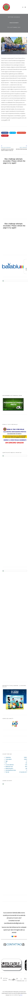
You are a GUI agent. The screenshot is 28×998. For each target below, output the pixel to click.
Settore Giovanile (14, 17)
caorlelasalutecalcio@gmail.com (14, 923)
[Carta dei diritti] (15, 724)
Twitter (13, 132)
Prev (4, 266)
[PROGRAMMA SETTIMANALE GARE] (13, 410)
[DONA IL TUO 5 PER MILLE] (15, 445)
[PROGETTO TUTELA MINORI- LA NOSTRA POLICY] (15, 711)
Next (25, 266)
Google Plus (22, 132)
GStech (21, 995)
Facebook (5, 132)
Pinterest (5, 135)
